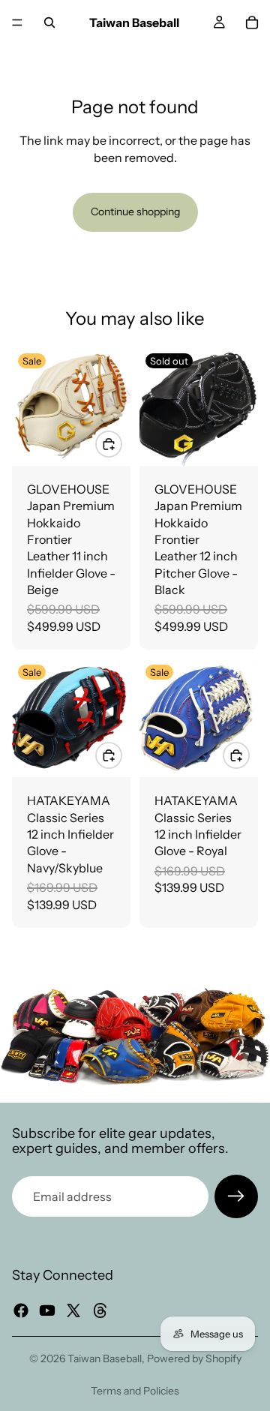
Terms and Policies (135, 1390)
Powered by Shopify (194, 1358)
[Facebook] (21, 1310)
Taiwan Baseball (105, 1358)
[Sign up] (236, 1196)
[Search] (49, 22)
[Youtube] (47, 1310)
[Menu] (17, 22)
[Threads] (101, 1310)
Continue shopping (135, 211)
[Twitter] (73, 1310)
